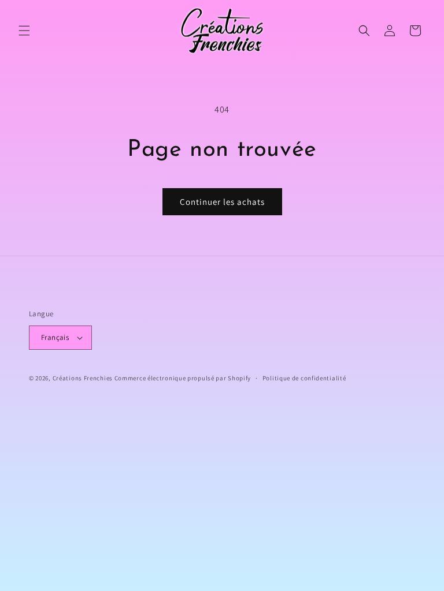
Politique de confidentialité (304, 378)
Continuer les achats (222, 201)
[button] (24, 30)
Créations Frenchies (83, 378)
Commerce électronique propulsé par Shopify (182, 378)
